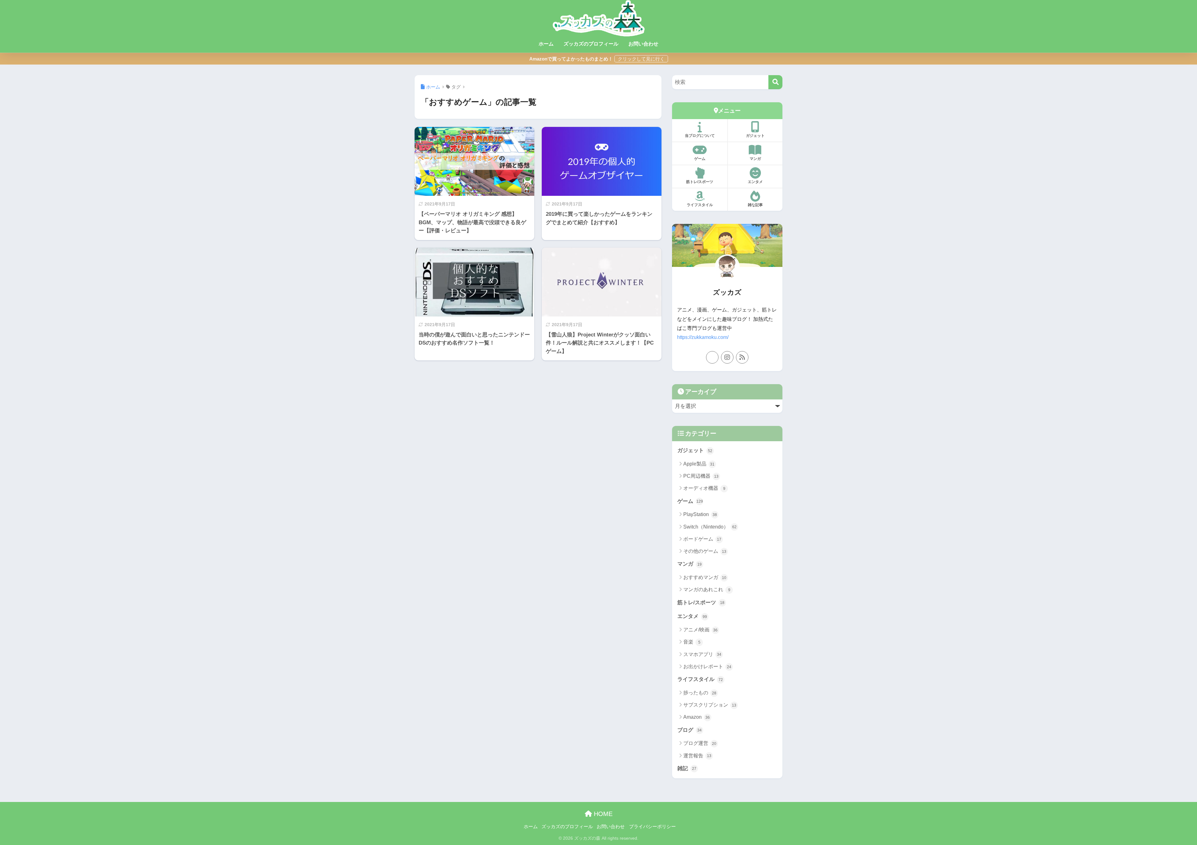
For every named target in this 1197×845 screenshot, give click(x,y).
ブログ (689, 730)
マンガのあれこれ (706, 589)
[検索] (775, 82)
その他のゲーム (704, 551)
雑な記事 (755, 205)
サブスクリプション (709, 704)
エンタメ (755, 182)
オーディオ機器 (704, 488)
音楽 (691, 642)
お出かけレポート (707, 666)
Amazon (696, 717)
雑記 (686, 768)
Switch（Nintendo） (710, 526)
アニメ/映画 (700, 629)
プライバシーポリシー (652, 826)
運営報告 (697, 755)
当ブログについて (700, 135)
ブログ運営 (699, 743)
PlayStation (700, 514)
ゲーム (699, 159)
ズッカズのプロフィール (591, 43)
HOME (602, 813)
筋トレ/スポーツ (699, 182)
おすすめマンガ (704, 577)
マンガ (755, 159)
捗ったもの (699, 692)
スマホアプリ (702, 654)
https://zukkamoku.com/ (702, 337)
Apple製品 (698, 463)
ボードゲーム (702, 539)
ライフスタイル (700, 205)
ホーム (546, 43)
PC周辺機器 (701, 476)
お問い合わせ (643, 43)
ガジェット (755, 135)
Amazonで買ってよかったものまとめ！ (571, 58)
